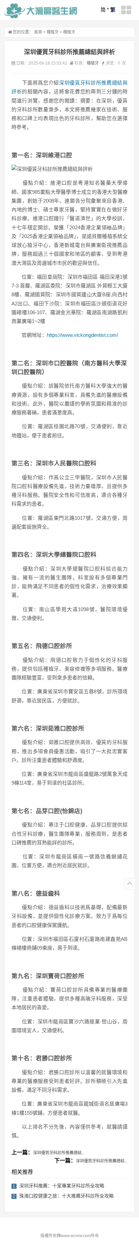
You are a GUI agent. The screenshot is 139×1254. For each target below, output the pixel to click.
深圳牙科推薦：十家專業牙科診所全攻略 (61, 1185)
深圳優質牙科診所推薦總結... (59, 1153)
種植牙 (53, 32)
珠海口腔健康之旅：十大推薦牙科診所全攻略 (66, 1196)
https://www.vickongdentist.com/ (82, 335)
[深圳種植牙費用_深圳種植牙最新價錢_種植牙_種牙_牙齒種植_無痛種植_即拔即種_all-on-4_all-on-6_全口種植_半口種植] (40, 10)
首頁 (38, 32)
